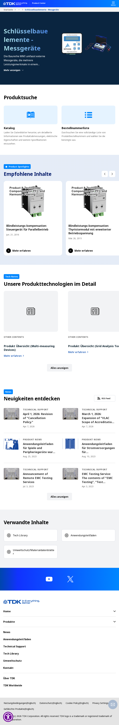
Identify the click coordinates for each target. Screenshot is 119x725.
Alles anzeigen (59, 368)
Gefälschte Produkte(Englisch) (19, 708)
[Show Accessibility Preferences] (8, 717)
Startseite (8, 9)
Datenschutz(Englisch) (51, 703)
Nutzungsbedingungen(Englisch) (20, 703)
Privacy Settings (100, 703)
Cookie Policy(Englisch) (77, 703)
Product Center (39, 3)
